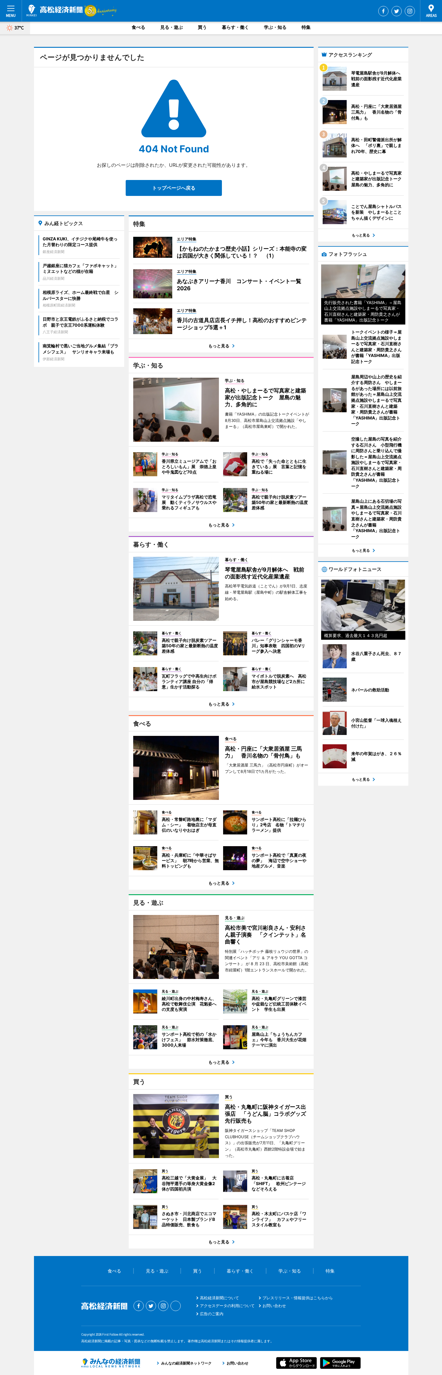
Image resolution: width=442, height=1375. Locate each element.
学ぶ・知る (275, 27)
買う (202, 27)
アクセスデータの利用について (227, 1305)
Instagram (410, 11)
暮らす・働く (235, 27)
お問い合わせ (274, 1305)
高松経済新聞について (219, 1297)
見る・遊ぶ (171, 27)
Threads (175, 1306)
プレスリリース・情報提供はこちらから (297, 1297)
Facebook (383, 11)
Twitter (396, 11)
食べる (138, 27)
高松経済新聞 (54, 11)
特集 (306, 27)
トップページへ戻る (173, 188)
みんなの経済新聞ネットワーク (110, 1362)
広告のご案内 (211, 1313)
